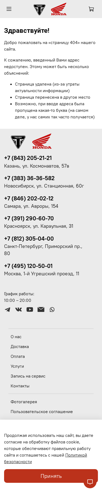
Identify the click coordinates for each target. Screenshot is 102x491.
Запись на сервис (28, 376)
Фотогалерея (24, 401)
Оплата (18, 356)
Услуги (17, 366)
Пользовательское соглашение (42, 411)
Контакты (20, 385)
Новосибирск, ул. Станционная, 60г (44, 186)
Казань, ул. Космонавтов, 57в (36, 166)
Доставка (20, 346)
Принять (51, 475)
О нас (16, 336)
